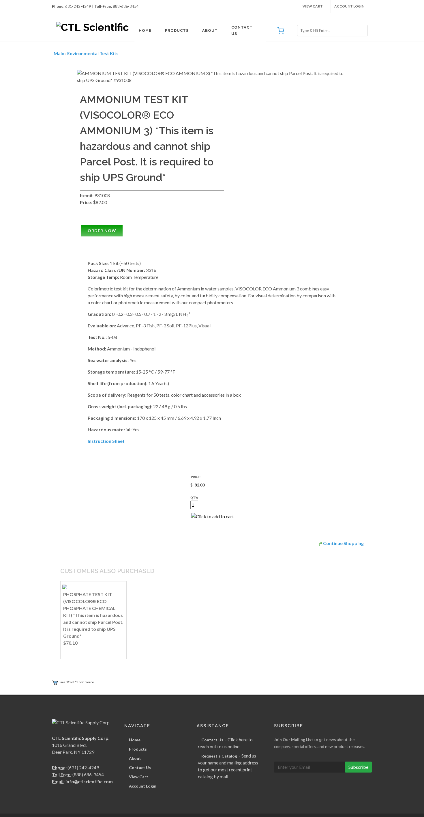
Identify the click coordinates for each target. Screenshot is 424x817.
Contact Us (242, 30)
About (210, 30)
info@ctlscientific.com (89, 781)
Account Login (349, 6)
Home (145, 30)
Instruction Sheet (106, 441)
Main (59, 53)
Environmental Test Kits (93, 53)
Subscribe (358, 767)
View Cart (313, 6)
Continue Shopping (343, 543)
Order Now (102, 230)
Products (177, 30)
